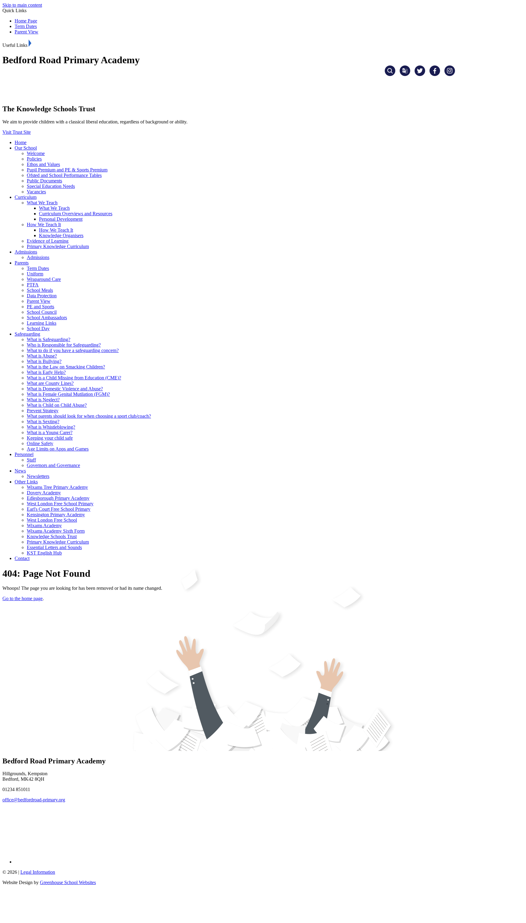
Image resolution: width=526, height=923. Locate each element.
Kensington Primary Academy (56, 514)
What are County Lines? (50, 383)
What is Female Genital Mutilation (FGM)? (68, 394)
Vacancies (36, 191)
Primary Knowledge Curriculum (58, 246)
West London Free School (52, 520)
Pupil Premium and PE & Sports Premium (67, 169)
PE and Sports (40, 306)
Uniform (35, 273)
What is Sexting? (43, 421)
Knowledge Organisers (61, 235)
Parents (22, 262)
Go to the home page (22, 598)
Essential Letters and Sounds (54, 547)
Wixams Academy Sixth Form (56, 531)
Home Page (26, 20)
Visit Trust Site (16, 132)
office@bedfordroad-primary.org (33, 799)
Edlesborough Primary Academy (58, 498)
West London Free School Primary (60, 503)
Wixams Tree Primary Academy (57, 487)
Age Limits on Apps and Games (58, 448)
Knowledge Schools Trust (52, 536)
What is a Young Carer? (49, 432)
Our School (26, 147)
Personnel (24, 454)
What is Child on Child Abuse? (57, 405)
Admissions (26, 251)
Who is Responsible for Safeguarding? (64, 344)
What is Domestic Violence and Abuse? (65, 388)
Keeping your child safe (50, 438)
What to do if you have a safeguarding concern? (73, 350)
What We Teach (42, 202)
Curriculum (26, 197)
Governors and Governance (53, 465)
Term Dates (26, 26)
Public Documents (44, 180)
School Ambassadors (47, 317)
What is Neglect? (43, 399)
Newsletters (38, 476)
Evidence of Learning (47, 241)
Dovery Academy (44, 492)
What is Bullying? (44, 361)
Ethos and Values (43, 164)
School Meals (40, 290)
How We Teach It (44, 224)
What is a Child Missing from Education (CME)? (74, 377)
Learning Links (41, 323)
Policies (34, 158)
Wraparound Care (44, 279)
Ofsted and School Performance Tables (64, 175)
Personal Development (60, 219)
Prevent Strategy (42, 410)
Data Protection (42, 295)
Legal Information (37, 872)
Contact (22, 558)
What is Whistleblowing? (51, 427)
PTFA (33, 284)
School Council (42, 312)
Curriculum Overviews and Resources (75, 213)
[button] (30, 43)
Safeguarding (27, 334)
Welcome (36, 153)
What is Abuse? (42, 355)
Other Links (26, 481)
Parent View (26, 31)
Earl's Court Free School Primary (58, 509)
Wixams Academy (44, 525)
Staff (31, 459)
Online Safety (40, 443)
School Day (38, 328)
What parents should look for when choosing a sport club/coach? (89, 416)
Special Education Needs (51, 186)
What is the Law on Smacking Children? (66, 366)
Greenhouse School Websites (68, 882)
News (20, 470)
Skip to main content (22, 5)
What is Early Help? (46, 372)
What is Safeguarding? (48, 339)
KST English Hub (44, 552)
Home (20, 142)
